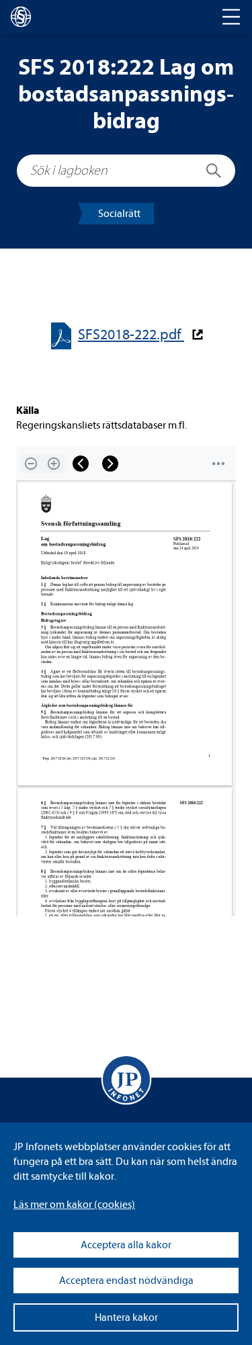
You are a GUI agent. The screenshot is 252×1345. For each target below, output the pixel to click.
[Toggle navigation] (231, 17)
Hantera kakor (126, 1317)
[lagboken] (21, 17)
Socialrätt (119, 214)
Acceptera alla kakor (126, 1245)
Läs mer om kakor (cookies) (74, 1205)
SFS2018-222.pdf (131, 335)
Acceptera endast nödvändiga (126, 1280)
